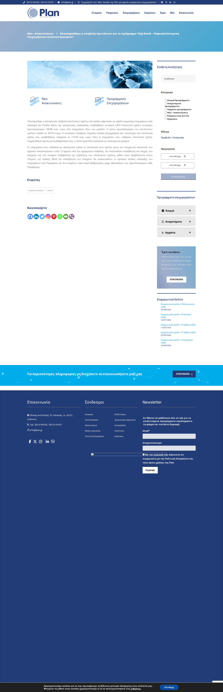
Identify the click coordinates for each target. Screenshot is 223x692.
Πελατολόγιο (91, 425)
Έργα (163, 12)
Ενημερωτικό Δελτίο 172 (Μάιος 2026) (178, 324)
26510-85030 (32, 2)
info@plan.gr (67, 2)
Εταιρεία (89, 414)
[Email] (65, 216)
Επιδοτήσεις (120, 414)
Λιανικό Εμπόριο (36, 190)
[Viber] (71, 216)
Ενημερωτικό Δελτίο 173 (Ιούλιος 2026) (176, 316)
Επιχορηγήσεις (131, 12)
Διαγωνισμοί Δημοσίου (125, 420)
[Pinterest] (54, 216)
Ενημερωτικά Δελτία (178, 115)
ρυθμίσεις (136, 688)
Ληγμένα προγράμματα (179, 109)
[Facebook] (162, 2)
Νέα (172, 12)
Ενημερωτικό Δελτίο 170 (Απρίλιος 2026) (177, 341)
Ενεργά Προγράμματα (178, 100)
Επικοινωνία (186, 12)
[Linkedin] (36, 216)
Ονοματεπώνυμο (152, 442)
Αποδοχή (169, 687)
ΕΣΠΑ (49, 190)
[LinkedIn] (170, 2)
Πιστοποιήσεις (91, 420)
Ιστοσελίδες (120, 425)
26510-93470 (47, 2)
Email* (146, 430)
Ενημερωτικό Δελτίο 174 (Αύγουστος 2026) (178, 305)
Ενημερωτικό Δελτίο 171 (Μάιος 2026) (178, 332)
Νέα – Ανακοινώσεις (177, 112)
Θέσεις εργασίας (92, 431)
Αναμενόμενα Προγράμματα (173, 105)
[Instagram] (166, 2)
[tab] (176, 210)
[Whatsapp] (60, 216)
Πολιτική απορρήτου (94, 436)
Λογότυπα (119, 431)
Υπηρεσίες (112, 12)
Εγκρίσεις (149, 12)
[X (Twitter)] (175, 2)
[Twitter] (42, 216)
